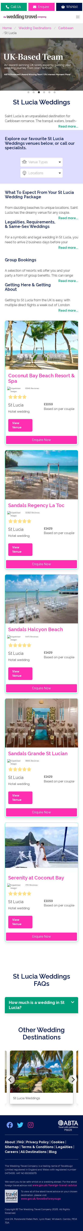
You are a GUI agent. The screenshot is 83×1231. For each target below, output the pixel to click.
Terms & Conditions (37, 1147)
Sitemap (12, 1147)
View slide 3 (39, 92)
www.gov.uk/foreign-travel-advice (54, 1185)
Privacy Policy (37, 1142)
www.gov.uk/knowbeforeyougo (41, 1198)
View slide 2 (34, 92)
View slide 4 (44, 92)
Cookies (57, 1142)
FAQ (20, 1142)
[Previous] (10, 1079)
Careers (11, 1152)
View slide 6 (55, 92)
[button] (78, 17)
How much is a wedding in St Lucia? (36, 1005)
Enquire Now (41, 440)
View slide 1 (28, 92)
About (10, 1142)
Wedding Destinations (35, 28)
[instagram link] (30, 1126)
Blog (53, 1152)
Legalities (64, 1147)
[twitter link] (20, 1126)
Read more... (68, 126)
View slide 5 (49, 92)
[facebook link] (10, 1126)
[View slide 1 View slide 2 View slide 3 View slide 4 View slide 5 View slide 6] (41, 65)
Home (7, 28)
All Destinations (34, 1152)
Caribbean (65, 28)
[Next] (72, 1079)
